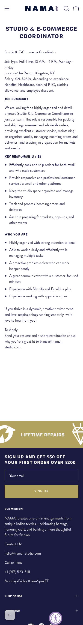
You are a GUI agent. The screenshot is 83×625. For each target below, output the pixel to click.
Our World (12, 610)
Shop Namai (13, 596)
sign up (41, 491)
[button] (66, 8)
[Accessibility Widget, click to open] (55, 618)
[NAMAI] (41, 8)
